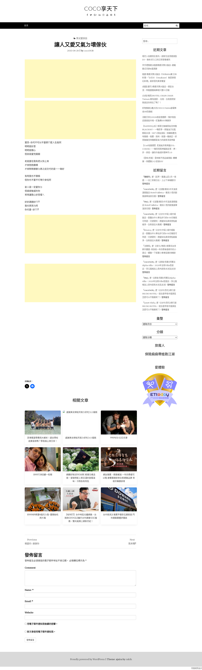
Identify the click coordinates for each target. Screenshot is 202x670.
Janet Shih (149, 303)
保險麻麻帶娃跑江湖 (160, 354)
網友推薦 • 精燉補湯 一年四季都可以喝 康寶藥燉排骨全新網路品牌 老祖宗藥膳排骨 (119, 477)
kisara (147, 230)
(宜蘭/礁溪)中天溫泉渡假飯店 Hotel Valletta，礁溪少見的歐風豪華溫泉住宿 (159, 192)
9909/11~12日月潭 (118, 437)
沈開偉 (147, 246)
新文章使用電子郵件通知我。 (41, 631)
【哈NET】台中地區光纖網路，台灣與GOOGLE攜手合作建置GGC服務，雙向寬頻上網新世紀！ (80, 517)
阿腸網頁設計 (196, 668)
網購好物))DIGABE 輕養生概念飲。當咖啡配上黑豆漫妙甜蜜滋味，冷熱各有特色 (80, 477)
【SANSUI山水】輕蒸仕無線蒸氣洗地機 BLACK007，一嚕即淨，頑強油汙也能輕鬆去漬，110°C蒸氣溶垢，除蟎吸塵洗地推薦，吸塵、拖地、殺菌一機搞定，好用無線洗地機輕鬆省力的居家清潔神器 (159, 133)
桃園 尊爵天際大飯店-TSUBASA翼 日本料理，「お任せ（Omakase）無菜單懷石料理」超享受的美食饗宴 (159, 77)
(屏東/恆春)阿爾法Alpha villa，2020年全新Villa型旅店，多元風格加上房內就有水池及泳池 (158, 265)
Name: (29, 590)
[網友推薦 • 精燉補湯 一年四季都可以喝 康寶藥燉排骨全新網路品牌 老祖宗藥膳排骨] (119, 459)
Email (29, 601)
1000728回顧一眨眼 (42, 474)
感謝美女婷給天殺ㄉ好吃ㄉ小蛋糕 (80, 437)
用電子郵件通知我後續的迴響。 (42, 623)
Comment (30, 567)
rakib (129, 659)
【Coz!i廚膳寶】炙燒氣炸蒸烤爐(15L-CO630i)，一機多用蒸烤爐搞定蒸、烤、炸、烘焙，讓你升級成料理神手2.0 (159, 149)
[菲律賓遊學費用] (43, 422)
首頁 (26, 25)
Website (29, 612)
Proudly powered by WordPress (87, 659)
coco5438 (89, 50)
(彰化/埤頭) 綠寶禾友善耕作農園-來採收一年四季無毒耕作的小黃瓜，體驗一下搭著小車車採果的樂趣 (159, 249)
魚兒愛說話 (81, 38)
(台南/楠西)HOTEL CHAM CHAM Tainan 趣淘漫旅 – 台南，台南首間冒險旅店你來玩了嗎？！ (158, 99)
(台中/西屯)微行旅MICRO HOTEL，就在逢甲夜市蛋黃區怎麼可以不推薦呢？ (159, 293)
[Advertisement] (80, 78)
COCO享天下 (101, 8)
